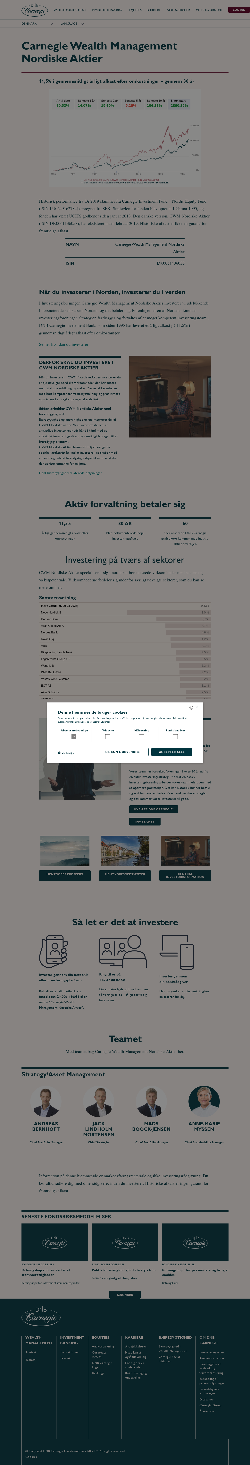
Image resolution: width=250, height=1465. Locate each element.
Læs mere (105, 721)
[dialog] (125, 732)
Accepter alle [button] (172, 751)
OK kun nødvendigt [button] (123, 751)
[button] (66, 753)
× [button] (196, 707)
